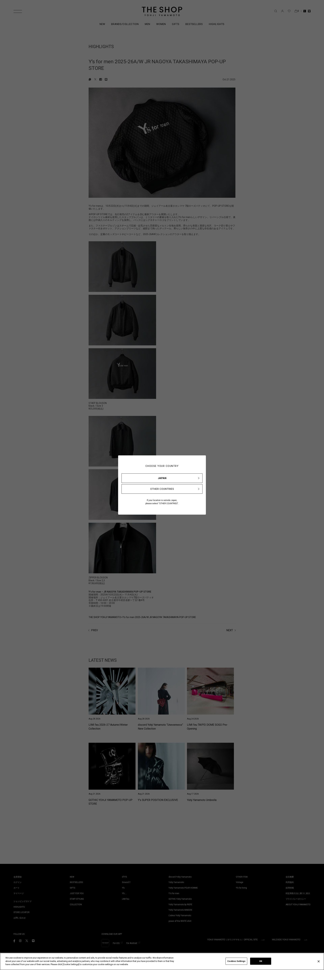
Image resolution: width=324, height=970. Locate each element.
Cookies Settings (236, 961)
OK (260, 961)
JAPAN (162, 478)
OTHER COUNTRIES (162, 488)
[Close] (318, 961)
